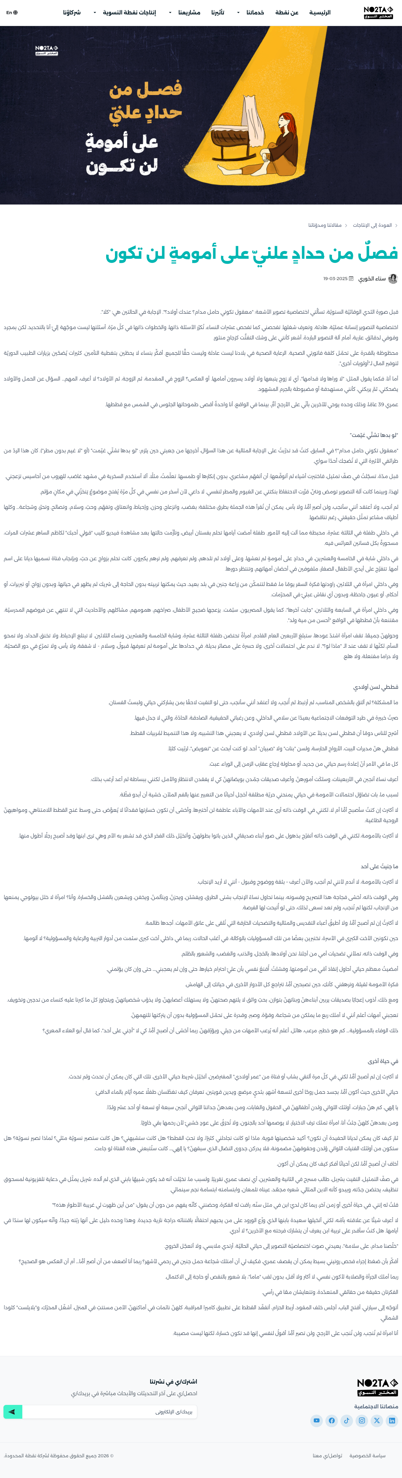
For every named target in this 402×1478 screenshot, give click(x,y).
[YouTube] (316, 1421)
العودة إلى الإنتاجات (372, 225)
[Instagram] (362, 1421)
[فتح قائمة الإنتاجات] (94, 13)
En (9, 12)
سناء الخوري (372, 279)
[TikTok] (346, 1421)
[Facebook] (331, 1421)
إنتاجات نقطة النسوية (129, 13)
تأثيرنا (217, 13)
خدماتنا (255, 13)
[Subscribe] (12, 1412)
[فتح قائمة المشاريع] (170, 13)
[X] (377, 1421)
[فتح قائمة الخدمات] (238, 13)
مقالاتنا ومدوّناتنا (325, 225)
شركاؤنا (72, 13)
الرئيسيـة (320, 13)
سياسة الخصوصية (368, 1456)
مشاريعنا (189, 13)
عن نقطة (286, 13)
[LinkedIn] (392, 1421)
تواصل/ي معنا (327, 1456)
